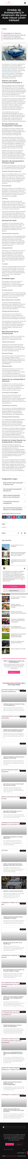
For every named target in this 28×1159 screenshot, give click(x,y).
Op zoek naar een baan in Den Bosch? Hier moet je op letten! (13, 784)
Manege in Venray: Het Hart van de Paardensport (12, 943)
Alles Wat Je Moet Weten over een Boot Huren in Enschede (12, 811)
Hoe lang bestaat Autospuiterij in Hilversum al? (14, 489)
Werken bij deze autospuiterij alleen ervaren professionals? (14, 496)
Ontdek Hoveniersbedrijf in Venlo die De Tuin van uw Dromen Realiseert (13, 730)
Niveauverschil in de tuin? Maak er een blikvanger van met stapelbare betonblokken (18, 635)
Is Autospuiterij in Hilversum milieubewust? (14, 502)
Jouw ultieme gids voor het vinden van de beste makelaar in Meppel (13, 970)
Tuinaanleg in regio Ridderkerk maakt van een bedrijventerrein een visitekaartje (18, 620)
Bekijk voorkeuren (14, 590)
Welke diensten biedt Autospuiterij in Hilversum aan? (14, 483)
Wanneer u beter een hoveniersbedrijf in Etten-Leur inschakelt (17, 606)
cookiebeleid (18, 579)
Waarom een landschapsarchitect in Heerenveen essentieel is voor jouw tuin (13, 1054)
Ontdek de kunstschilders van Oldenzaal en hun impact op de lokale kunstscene (13, 1110)
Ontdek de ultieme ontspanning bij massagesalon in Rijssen (13, 917)
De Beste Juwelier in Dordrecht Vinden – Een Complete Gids (14, 704)
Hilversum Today (6, 70)
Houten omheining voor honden (18, 648)
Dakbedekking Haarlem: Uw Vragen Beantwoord (13, 837)
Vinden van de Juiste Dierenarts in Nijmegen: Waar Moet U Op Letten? (12, 864)
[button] (24, 568)
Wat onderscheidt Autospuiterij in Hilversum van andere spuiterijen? (14, 508)
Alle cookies (14, 586)
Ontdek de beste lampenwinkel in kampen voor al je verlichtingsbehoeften (12, 1083)
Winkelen (4, 29)
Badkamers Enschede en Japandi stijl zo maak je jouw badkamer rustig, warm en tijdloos (18, 554)
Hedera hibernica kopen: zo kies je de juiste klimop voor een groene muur (18, 561)
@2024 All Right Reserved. (14, 1156)
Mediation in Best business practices (13, 891)
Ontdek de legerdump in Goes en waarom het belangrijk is (12, 1025)
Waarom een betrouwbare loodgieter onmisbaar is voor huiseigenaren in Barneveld (13, 998)
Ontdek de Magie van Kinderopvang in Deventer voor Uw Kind (13, 757)
